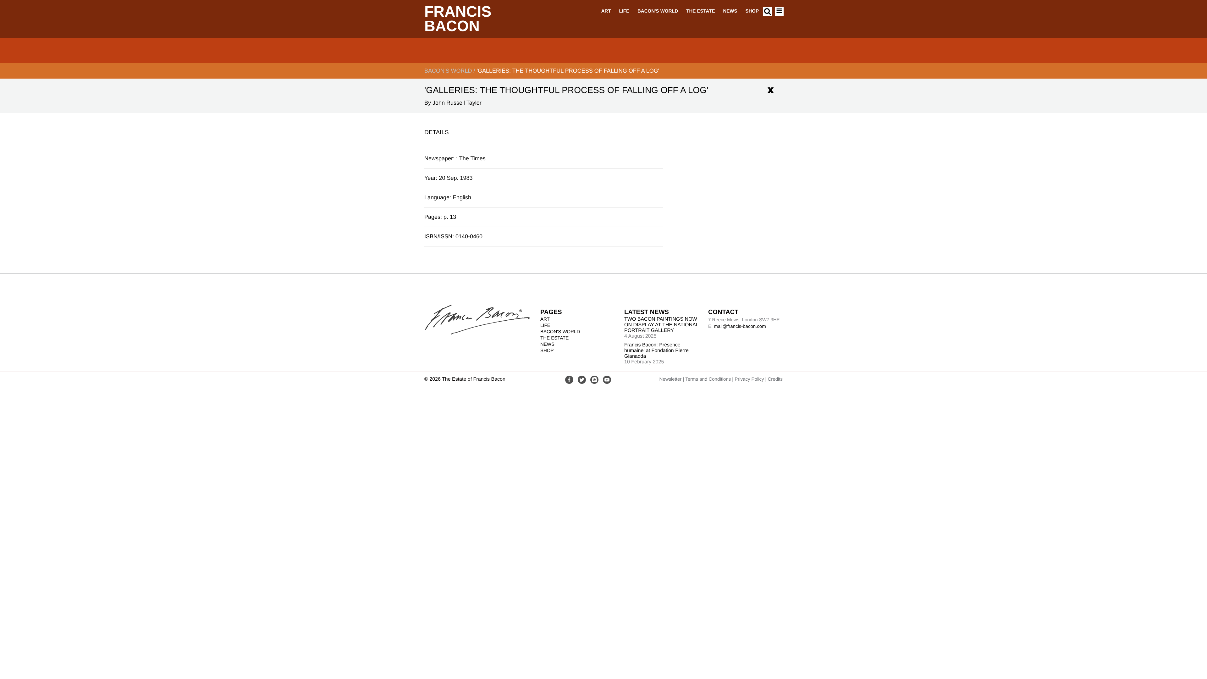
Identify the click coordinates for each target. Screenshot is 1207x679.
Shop (752, 11)
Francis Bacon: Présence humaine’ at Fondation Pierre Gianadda (656, 350)
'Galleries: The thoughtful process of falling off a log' (568, 71)
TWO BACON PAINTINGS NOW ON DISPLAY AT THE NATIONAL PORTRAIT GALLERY (661, 325)
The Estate (700, 11)
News (730, 11)
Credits (775, 379)
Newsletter (670, 379)
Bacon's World (657, 11)
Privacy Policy (749, 379)
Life (624, 11)
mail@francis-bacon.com (740, 326)
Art (606, 11)
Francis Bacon (457, 19)
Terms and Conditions (708, 379)
